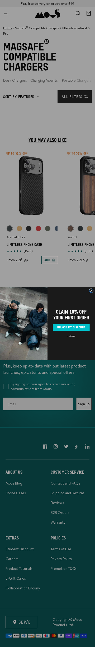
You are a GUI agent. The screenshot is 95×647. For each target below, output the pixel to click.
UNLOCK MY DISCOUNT (71, 327)
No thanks (71, 335)
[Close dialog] (91, 291)
